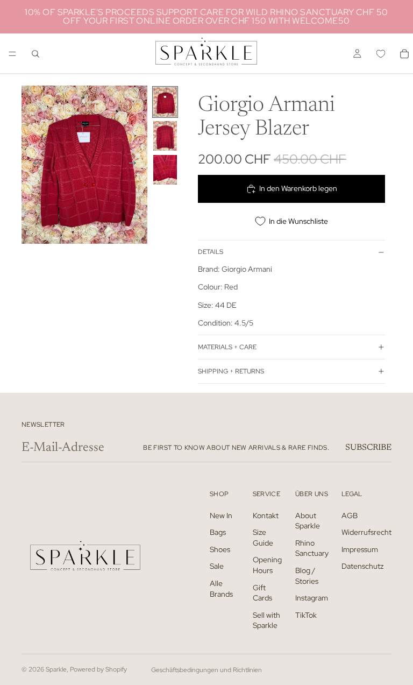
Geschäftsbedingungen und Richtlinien (206, 670)
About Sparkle (307, 521)
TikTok (306, 615)
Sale (217, 566)
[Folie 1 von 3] (165, 102)
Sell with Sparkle (266, 620)
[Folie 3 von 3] (165, 170)
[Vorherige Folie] (33, 164)
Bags (218, 532)
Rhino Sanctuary (312, 548)
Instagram (311, 598)
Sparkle (56, 669)
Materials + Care (227, 347)
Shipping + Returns (231, 371)
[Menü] (12, 53)
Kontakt (266, 515)
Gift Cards (262, 593)
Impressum (359, 549)
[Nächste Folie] (135, 164)
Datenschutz (362, 566)
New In (221, 515)
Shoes (220, 549)
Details (210, 252)
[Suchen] (35, 54)
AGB (349, 515)
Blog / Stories (306, 576)
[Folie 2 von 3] (165, 136)
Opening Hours (267, 565)
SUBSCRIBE (368, 447)
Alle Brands (221, 588)
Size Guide (263, 537)
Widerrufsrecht (366, 532)
